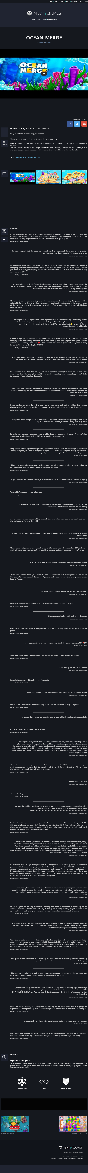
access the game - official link (26, 157)
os (67, 1)
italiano (80, 1158)
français (53, 1158)
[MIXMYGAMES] (44, 17)
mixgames (53, 1)
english (60, 1158)
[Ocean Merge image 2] (48, 184)
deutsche (67, 1158)
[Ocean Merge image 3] (74, 184)
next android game (7, 1133)
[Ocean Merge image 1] (22, 184)
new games (66, 1156)
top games (74, 1156)
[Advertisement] (44, 106)
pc (62, 1)
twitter (80, 1156)
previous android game (79, 1133)
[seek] (81, 2)
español (73, 1158)
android (74, 1)
